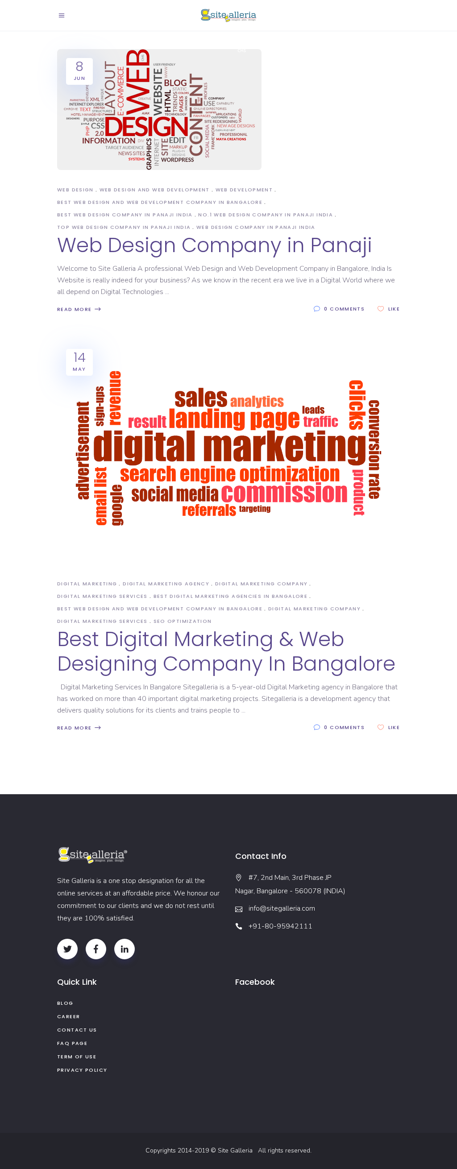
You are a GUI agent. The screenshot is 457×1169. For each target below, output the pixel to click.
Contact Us (77, 1029)
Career (68, 1016)
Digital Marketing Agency (166, 583)
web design (75, 189)
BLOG (65, 1003)
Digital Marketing (87, 583)
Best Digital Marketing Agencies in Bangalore (231, 596)
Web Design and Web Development (155, 189)
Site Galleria (237, 1150)
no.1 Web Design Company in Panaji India (265, 214)
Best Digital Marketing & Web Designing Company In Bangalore (226, 651)
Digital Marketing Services (102, 596)
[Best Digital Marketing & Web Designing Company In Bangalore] (228, 452)
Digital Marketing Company (261, 583)
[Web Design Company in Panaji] (159, 109)
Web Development (244, 189)
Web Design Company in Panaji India (256, 227)
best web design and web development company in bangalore (159, 202)
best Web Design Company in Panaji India (125, 214)
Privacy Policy (82, 1070)
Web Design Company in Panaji (214, 245)
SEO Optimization (183, 621)
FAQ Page (72, 1043)
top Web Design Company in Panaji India (124, 227)
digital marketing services (102, 621)
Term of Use (76, 1056)
